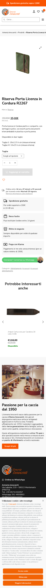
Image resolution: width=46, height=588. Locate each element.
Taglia (5, 151)
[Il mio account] (34, 11)
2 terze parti (12, 504)
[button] (43, 501)
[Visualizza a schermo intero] (40, 47)
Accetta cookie (23, 571)
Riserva (10, 109)
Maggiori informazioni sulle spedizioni (19, 194)
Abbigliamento (16, 268)
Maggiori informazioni (23, 583)
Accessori (26, 268)
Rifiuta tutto (23, 577)
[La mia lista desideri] (38, 11)
